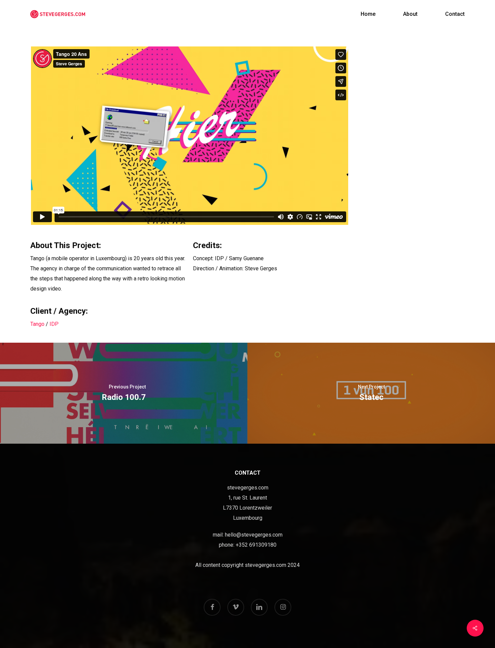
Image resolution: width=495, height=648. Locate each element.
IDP (54, 324)
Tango (37, 324)
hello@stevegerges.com (254, 535)
